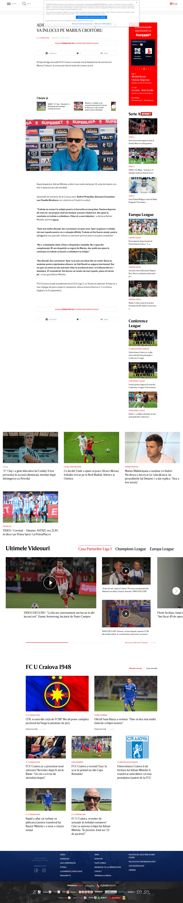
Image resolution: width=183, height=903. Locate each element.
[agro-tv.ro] (102, 898)
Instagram (44, 870)
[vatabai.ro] (124, 898)
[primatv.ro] (34, 892)
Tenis (96, 854)
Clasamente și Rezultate (71, 871)
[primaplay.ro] (66, 892)
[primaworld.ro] (92, 897)
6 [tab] (146, 69)
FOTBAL (63, 867)
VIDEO (62, 854)
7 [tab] (148, 69)
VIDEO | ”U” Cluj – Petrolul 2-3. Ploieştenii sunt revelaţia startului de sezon (59, 106)
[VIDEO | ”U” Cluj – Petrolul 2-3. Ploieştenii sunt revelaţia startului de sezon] (41, 106)
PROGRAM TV (65, 875)
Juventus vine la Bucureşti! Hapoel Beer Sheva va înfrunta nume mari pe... (142, 273)
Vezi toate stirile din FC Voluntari (136, 642)
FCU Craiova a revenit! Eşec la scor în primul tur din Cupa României (89, 770)
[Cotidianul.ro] (111, 892)
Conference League (137, 381)
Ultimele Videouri (28, 548)
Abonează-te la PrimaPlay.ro (107, 867)
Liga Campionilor (68, 863)
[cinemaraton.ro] (139, 892)
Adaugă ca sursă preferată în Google (77, 43)
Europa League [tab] (162, 548)
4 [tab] (142, 69)
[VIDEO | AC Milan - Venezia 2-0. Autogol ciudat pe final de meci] (143, 156)
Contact (98, 871)
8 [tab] (151, 69)
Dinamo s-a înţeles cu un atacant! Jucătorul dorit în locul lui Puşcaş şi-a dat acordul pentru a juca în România (95, 106)
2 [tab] (137, 69)
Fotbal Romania (100, 715)
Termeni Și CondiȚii (102, 875)
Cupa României (77, 762)
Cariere (132, 870)
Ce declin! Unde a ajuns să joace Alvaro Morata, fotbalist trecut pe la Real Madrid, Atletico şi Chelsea (91, 474)
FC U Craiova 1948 (43, 38)
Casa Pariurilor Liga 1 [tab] (95, 548)
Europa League (135, 238)
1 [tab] (135, 69)
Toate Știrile (100, 863)
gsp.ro (56, 219)
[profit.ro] (98, 892)
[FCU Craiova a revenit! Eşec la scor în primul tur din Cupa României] (91, 747)
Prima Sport (75, 886)
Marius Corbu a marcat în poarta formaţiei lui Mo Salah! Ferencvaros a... (142, 306)
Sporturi (98, 859)
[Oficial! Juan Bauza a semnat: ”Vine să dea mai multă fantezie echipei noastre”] (125, 693)
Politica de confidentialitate (102, 23)
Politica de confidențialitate (142, 861)
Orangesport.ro (131, 467)
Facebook (36, 870)
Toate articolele (151, 668)
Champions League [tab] (130, 548)
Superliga (7, 526)
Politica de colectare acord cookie (82, 23)
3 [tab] (140, 69)
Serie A (131, 137)
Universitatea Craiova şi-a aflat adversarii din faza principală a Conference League (140, 355)
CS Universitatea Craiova (139, 349)
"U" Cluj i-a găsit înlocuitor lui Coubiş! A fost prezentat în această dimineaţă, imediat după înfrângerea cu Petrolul (29, 474)
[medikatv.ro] (131, 892)
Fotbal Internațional (73, 467)
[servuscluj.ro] (114, 898)
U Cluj (5, 467)
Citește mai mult (32, 729)
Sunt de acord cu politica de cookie (91, 17)
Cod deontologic (136, 866)
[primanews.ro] (57, 892)
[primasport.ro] (82, 892)
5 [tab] (144, 69)
